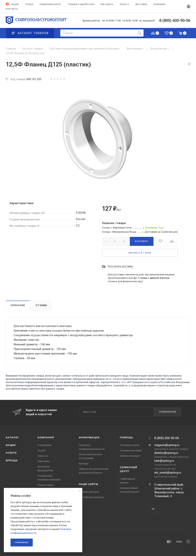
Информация (89, 437)
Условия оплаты (129, 445)
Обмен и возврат (130, 455)
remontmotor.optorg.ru (91, 497)
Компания (46, 437)
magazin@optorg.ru (166, 445)
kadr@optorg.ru (164, 460)
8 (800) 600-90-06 (166, 438)
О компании (44, 445)
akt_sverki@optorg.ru (167, 472)
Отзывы (41, 305)
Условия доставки (131, 450)
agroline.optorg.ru (89, 491)
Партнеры (43, 461)
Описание (18, 305)
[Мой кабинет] (188, 6)
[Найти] (139, 33)
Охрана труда (46, 484)
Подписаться (167, 412)
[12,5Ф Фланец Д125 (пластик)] (98, 138)
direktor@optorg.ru (166, 453)
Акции (11, 445)
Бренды (12, 460)
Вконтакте (153, 509)
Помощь (126, 437)
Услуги (11, 452)
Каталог (12, 437)
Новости (43, 455)
